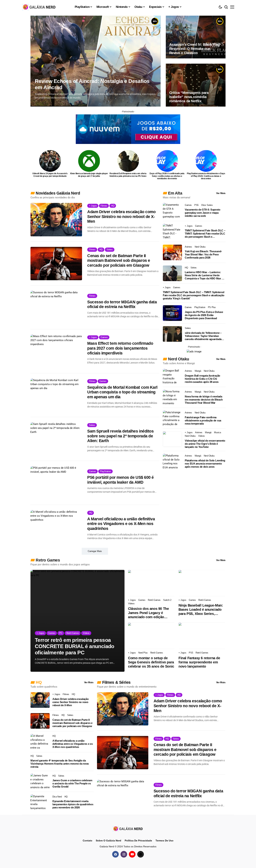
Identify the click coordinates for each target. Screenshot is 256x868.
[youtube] (132, 854)
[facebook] (115, 854)
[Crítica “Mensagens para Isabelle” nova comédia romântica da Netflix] (196, 85)
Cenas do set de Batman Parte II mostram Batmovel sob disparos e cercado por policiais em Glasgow (118, 260)
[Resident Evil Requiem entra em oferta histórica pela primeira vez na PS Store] (128, 161)
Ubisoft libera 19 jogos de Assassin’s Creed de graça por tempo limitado (50, 174)
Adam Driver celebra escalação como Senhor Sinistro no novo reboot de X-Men (121, 216)
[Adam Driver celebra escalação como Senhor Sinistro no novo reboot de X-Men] (56, 219)
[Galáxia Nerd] (39, 6)
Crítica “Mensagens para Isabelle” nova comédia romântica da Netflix (189, 97)
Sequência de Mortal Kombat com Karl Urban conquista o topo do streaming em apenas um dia (122, 392)
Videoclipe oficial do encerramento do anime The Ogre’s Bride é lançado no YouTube (205, 443)
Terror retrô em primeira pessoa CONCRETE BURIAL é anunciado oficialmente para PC (74, 646)
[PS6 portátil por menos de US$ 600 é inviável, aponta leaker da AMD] (56, 482)
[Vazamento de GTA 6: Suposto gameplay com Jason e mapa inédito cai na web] (172, 211)
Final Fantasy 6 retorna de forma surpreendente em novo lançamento (199, 662)
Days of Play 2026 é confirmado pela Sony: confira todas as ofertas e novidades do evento (167, 176)
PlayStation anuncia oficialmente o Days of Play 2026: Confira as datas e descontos (206, 176)
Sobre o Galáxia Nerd (108, 840)
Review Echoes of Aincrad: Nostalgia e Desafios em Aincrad (92, 84)
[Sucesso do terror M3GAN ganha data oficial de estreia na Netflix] (56, 307)
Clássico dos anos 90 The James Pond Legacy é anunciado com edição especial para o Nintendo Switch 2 (148, 613)
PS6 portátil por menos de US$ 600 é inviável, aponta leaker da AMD (120, 480)
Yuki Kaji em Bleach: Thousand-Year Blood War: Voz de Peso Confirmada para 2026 (203, 254)
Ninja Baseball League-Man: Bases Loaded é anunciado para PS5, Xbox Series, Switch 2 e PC (201, 609)
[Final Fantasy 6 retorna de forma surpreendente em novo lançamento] (202, 636)
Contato (87, 840)
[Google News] (140, 854)
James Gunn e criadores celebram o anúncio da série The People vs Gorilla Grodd (72, 783)
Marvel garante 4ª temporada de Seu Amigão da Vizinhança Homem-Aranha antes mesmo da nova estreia (59, 763)
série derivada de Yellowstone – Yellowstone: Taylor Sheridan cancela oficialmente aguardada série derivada (203, 336)
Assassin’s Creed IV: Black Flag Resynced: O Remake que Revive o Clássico (194, 49)
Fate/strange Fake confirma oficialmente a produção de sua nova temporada (203, 420)
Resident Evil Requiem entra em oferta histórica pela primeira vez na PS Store (128, 174)
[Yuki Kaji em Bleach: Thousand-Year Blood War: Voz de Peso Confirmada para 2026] (172, 252)
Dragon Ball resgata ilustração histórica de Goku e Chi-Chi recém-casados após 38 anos (202, 378)
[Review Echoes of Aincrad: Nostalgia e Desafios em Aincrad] (95, 61)
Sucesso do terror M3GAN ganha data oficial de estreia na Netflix (122, 304)
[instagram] (124, 854)
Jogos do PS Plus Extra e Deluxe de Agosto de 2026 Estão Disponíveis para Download (204, 315)
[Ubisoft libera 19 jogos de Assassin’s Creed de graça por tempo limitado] (50, 161)
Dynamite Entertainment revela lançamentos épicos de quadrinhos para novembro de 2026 (72, 804)
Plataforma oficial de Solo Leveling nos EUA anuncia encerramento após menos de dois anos (205, 463)
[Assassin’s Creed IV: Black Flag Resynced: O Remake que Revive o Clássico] (196, 37)
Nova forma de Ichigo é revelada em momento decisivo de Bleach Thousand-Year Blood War (204, 399)
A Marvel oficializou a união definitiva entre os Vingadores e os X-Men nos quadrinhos (121, 524)
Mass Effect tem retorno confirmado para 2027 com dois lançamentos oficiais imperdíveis (120, 348)
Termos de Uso (164, 840)
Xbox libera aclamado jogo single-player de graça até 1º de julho (89, 174)
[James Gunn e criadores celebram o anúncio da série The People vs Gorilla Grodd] (40, 781)
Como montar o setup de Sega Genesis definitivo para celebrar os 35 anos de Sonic (151, 662)
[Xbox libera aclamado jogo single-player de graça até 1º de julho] (89, 161)
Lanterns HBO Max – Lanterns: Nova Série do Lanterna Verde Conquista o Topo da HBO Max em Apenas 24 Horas (205, 275)
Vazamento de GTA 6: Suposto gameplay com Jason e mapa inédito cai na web (202, 212)
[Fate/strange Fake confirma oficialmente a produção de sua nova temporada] (172, 418)
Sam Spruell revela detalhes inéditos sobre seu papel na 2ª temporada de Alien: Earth (120, 436)
